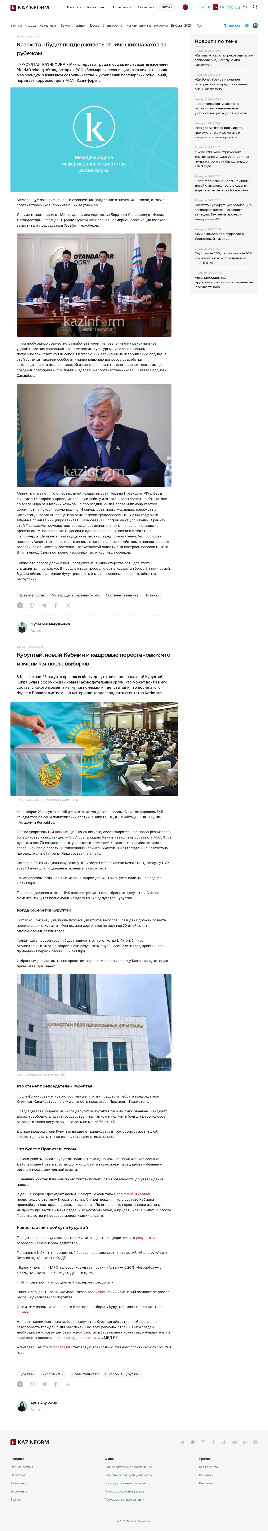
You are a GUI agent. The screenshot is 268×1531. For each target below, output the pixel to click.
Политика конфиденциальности (128, 1475)
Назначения (48, 25)
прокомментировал (133, 1194)
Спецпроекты (112, 25)
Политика (17, 1475)
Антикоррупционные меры (124, 1491)
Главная (153, 595)
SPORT (167, 7)
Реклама (205, 1483)
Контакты (206, 1475)
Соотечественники (122, 595)
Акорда (30, 25)
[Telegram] (44, 605)
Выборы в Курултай (122, 1374)
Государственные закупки (124, 1500)
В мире (15, 1500)
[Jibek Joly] (233, 25)
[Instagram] (20, 605)
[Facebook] (56, 605)
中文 (230, 7)
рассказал (96, 1292)
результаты (145, 1238)
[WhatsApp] (32, 605)
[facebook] (213, 1442)
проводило (63, 1347)
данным (62, 832)
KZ (202, 7)
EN (222, 7)
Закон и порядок (74, 25)
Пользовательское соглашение (128, 1467)
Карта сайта (208, 1467)
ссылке (23, 1312)
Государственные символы (125, 1483)
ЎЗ (245, 7)
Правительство (31, 595)
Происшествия (21, 1467)
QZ (208, 7)
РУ (216, 7)
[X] (67, 605)
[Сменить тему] (188, 7)
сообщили (92, 1338)
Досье (94, 25)
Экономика (18, 1491)
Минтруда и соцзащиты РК (75, 595)
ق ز (238, 7)
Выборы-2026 (181, 25)
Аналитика (145, 7)
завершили (26, 848)
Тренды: (16, 25)
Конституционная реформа (147, 25)
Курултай (26, 1374)
